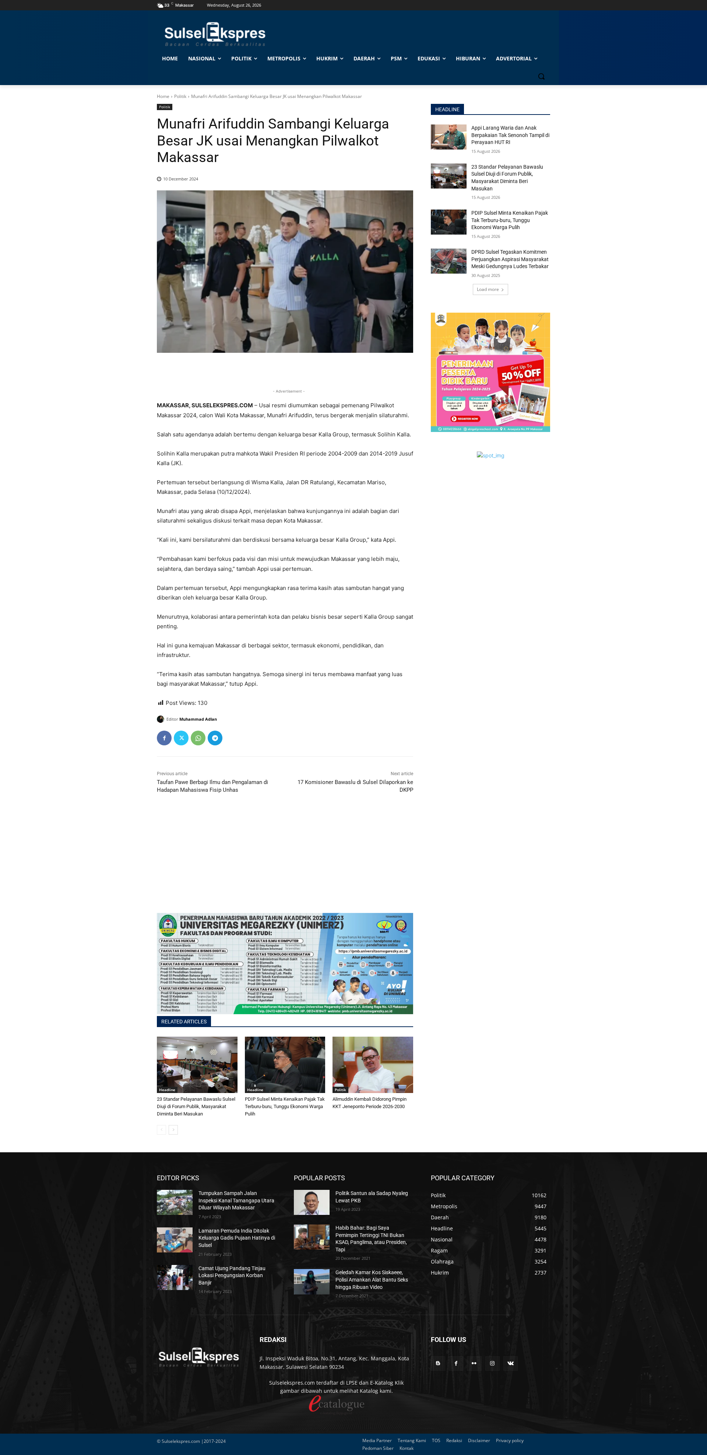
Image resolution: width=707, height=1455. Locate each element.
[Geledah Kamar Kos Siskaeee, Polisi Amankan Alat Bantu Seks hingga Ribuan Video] (312, 1281)
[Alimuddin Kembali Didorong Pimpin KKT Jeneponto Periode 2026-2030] (373, 1065)
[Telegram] (215, 738)
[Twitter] (181, 738)
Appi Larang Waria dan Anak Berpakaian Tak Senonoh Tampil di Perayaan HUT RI (510, 135)
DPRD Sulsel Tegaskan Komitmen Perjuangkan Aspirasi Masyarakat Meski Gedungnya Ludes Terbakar (510, 259)
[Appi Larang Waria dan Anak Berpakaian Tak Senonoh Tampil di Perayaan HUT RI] (449, 137)
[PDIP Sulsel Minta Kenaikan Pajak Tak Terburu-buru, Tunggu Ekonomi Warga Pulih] (285, 1065)
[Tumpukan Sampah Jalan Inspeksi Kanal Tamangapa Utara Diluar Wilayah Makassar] (175, 1202)
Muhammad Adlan (198, 719)
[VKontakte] (510, 1363)
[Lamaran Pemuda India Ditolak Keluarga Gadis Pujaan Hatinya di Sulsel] (175, 1239)
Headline (167, 1089)
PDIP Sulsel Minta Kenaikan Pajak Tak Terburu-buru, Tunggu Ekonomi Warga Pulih (285, 1106)
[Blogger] (438, 1363)
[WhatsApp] (198, 738)
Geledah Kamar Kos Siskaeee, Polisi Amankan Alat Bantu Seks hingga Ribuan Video (371, 1279)
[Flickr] (474, 1363)
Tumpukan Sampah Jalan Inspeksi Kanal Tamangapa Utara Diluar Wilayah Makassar (236, 1200)
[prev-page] (161, 1130)
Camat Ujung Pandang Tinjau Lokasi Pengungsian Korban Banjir (231, 1275)
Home (163, 96)
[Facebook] (164, 738)
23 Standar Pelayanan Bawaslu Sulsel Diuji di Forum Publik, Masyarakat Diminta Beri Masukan (196, 1106)
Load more (488, 289)
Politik (180, 96)
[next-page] (173, 1130)
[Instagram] (492, 1363)
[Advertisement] (285, 861)
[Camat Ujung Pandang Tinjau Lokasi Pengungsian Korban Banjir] (175, 1277)
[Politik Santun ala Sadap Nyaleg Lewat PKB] (312, 1202)
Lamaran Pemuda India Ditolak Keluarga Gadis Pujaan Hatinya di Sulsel (236, 1238)
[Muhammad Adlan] (161, 719)
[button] (541, 76)
